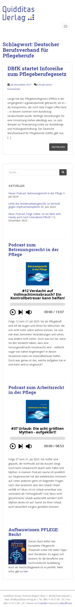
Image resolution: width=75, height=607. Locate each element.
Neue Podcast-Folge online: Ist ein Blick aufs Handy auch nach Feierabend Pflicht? (34, 215)
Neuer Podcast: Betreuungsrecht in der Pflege (35, 193)
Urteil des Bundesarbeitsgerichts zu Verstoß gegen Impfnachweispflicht (34, 205)
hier (26, 571)
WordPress (66, 603)
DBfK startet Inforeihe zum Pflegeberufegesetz (36, 71)
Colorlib (42, 603)
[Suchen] (63, 172)
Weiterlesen (58, 147)
